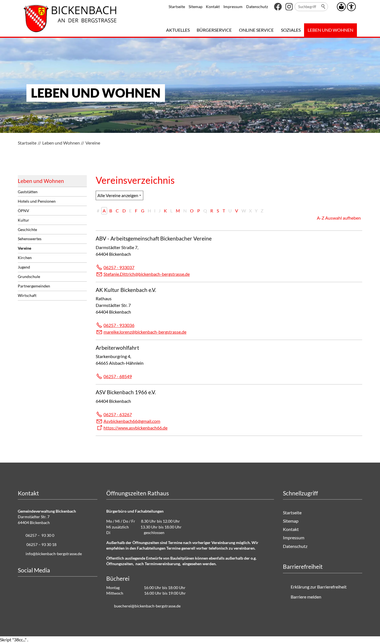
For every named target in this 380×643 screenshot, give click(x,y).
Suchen (323, 6)
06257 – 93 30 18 (41, 544)
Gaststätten (28, 191)
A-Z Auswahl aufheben (339, 217)
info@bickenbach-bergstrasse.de (54, 553)
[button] (277, 6)
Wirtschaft (27, 295)
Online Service (256, 30)
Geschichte (27, 229)
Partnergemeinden (34, 286)
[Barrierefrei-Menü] (351, 6)
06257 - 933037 (118, 267)
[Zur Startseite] (70, 18)
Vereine (24, 248)
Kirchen (25, 257)
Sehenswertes (29, 238)
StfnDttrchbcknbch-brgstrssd (145, 274)
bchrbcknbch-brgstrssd (146, 606)
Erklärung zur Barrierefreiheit (319, 586)
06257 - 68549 (117, 376)
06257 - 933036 (118, 325)
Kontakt (213, 6)
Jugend (24, 267)
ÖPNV (23, 210)
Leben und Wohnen (330, 30)
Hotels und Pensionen (37, 201)
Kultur (23, 220)
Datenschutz (257, 6)
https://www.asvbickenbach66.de (135, 427)
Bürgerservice (214, 30)
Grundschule (29, 276)
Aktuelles (178, 30)
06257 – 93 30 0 (40, 535)
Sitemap (196, 6)
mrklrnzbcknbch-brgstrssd (143, 331)
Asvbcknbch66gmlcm (131, 421)
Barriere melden (306, 596)
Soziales (291, 30)
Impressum (233, 6)
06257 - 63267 (117, 414)
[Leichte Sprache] (341, 6)
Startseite (177, 6)
